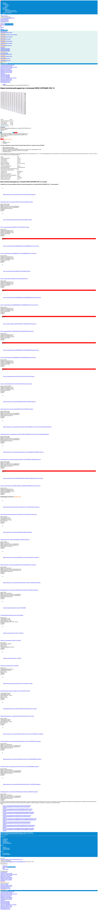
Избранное (6, 23)
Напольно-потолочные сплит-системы (8, 34)
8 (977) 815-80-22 (4, 20)
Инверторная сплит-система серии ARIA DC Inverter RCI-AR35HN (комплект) (16, 201)
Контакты (5, 8)
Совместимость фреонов (10, 10)
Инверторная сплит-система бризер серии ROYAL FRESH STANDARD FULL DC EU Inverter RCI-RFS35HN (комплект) (24, 434)
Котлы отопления (6, 854)
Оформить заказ (6, 849)
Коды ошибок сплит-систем (11, 11)
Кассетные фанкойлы (5, 50)
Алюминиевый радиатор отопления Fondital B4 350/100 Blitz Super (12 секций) (17, 716)
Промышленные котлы (5, 60)
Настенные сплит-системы (6, 32)
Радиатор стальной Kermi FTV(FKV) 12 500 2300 (10, 640)
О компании (5, 4)
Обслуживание (6, 9)
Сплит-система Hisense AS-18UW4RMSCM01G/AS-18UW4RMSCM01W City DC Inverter (18, 253)
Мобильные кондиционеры (6, 41)
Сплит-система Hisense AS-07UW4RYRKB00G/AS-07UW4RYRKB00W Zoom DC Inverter (18, 357)
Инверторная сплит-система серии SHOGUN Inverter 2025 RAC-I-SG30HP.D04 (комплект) (19, 791)
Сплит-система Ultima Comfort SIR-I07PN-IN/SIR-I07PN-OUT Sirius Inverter (16, 383)
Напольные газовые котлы (6, 56)
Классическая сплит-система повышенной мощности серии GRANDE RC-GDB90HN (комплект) (20, 459)
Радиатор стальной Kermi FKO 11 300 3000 (9, 665)
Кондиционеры (6, 853)
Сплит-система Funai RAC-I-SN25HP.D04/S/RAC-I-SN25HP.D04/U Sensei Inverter (17, 331)
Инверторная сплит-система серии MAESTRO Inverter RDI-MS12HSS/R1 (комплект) (18, 564)
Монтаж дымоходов (7, 12)
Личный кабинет (6, 848)
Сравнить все (17, 496)
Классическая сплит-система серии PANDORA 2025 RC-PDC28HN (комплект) (16, 409)
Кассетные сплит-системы (6, 36)
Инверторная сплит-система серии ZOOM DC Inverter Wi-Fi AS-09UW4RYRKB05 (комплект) (19, 766)
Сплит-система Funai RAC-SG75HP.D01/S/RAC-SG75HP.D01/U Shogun (14, 227)
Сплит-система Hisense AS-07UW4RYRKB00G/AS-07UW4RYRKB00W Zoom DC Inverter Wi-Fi (19, 304)
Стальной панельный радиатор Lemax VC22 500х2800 (11, 615)
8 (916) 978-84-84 (4, 19)
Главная (4, 3)
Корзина (4, 847)
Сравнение (6, 24)
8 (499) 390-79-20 (4, 21)
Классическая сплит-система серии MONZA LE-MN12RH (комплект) (14, 539)
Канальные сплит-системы (6, 43)
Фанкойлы (2, 47)
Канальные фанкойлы (5, 49)
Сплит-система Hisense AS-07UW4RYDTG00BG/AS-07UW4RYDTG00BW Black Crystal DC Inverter (20, 485)
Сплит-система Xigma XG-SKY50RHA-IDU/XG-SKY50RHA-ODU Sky (14, 278)
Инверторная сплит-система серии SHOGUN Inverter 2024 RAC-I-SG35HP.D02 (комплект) (19, 590)
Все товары (3, 33)
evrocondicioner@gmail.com (8, 17)
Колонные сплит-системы (6, 45)
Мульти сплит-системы (5, 39)
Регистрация (5, 869)
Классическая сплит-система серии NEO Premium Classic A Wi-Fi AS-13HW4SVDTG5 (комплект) (20, 741)
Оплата (6, 6)
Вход (4, 868)
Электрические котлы (5, 58)
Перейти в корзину (8, 139)
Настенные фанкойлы (5, 48)
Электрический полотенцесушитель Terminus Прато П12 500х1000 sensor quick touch (18, 514)
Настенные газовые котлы (6, 54)
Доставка (7, 5)
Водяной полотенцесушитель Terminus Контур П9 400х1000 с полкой (15, 690)
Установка (5, 7)
